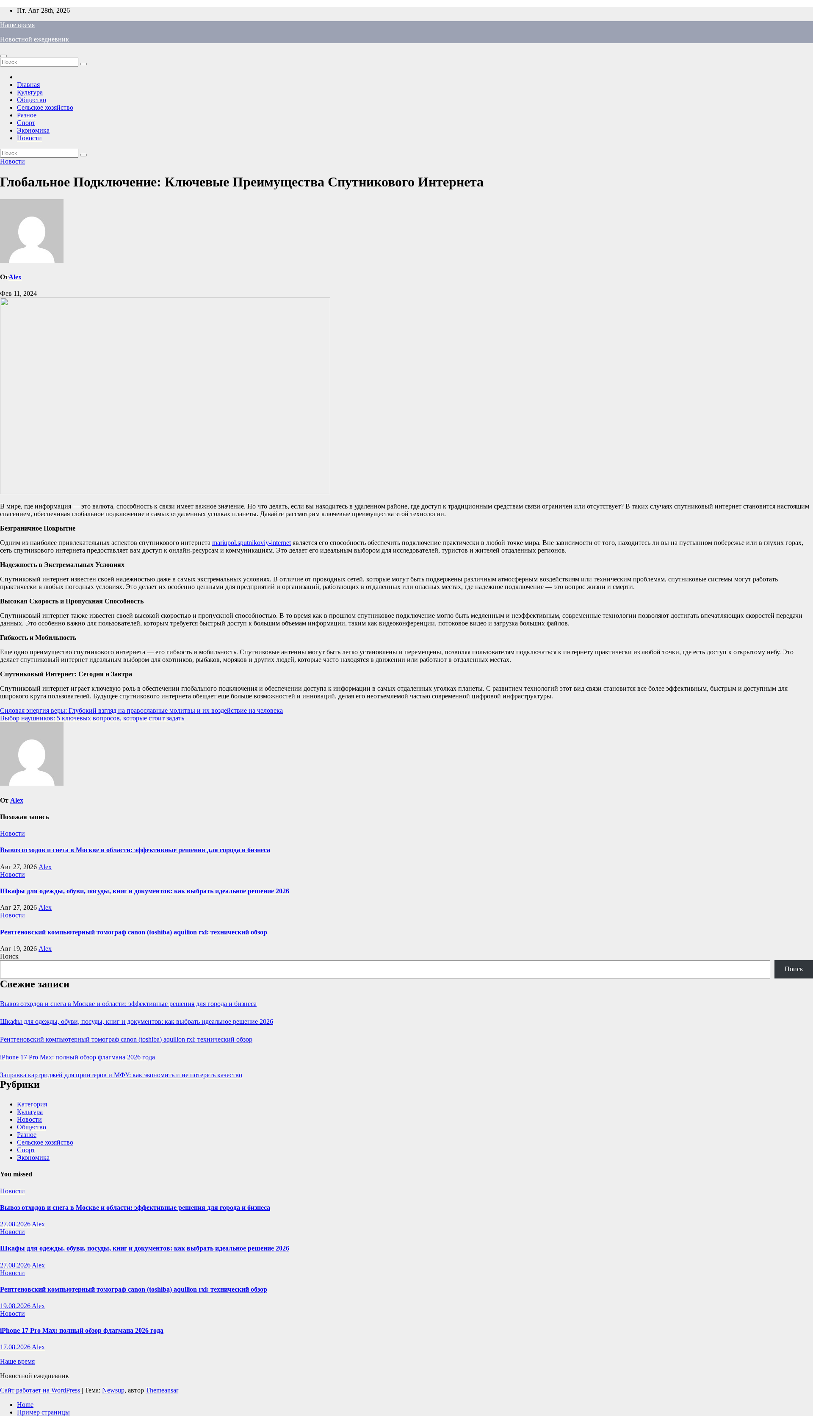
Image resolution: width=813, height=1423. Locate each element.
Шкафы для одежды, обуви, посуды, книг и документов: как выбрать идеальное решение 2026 (144, 891)
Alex (15, 277)
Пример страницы (43, 1412)
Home (25, 1404)
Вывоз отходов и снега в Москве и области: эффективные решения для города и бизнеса (135, 849)
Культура (30, 92)
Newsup (113, 1390)
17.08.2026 (16, 1347)
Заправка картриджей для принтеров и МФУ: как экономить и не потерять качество (121, 1074)
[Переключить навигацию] (3, 56)
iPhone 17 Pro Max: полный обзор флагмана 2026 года (77, 1057)
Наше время (17, 24)
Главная (28, 84)
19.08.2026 (16, 1305)
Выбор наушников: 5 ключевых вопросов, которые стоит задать (92, 718)
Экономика (33, 130)
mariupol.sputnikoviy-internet (251, 542)
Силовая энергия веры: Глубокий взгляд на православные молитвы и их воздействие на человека (141, 710)
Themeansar (162, 1390)
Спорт (26, 122)
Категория (32, 1104)
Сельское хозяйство (45, 107)
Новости (29, 138)
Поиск (9, 956)
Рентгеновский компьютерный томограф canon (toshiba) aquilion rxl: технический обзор (133, 932)
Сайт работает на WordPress (41, 1390)
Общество (31, 99)
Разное (26, 115)
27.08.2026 (16, 1224)
